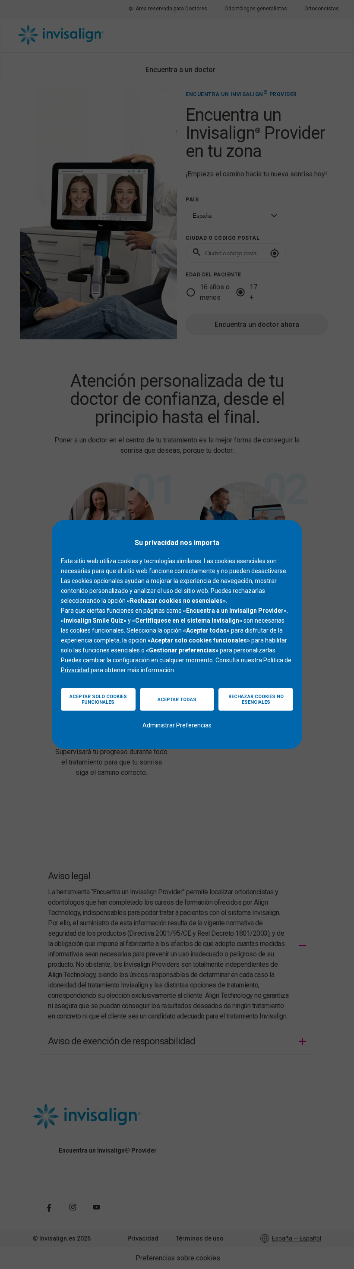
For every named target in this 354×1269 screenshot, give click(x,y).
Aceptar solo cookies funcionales (98, 699)
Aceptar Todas (177, 699)
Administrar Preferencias (177, 725)
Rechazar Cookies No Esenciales (256, 699)
